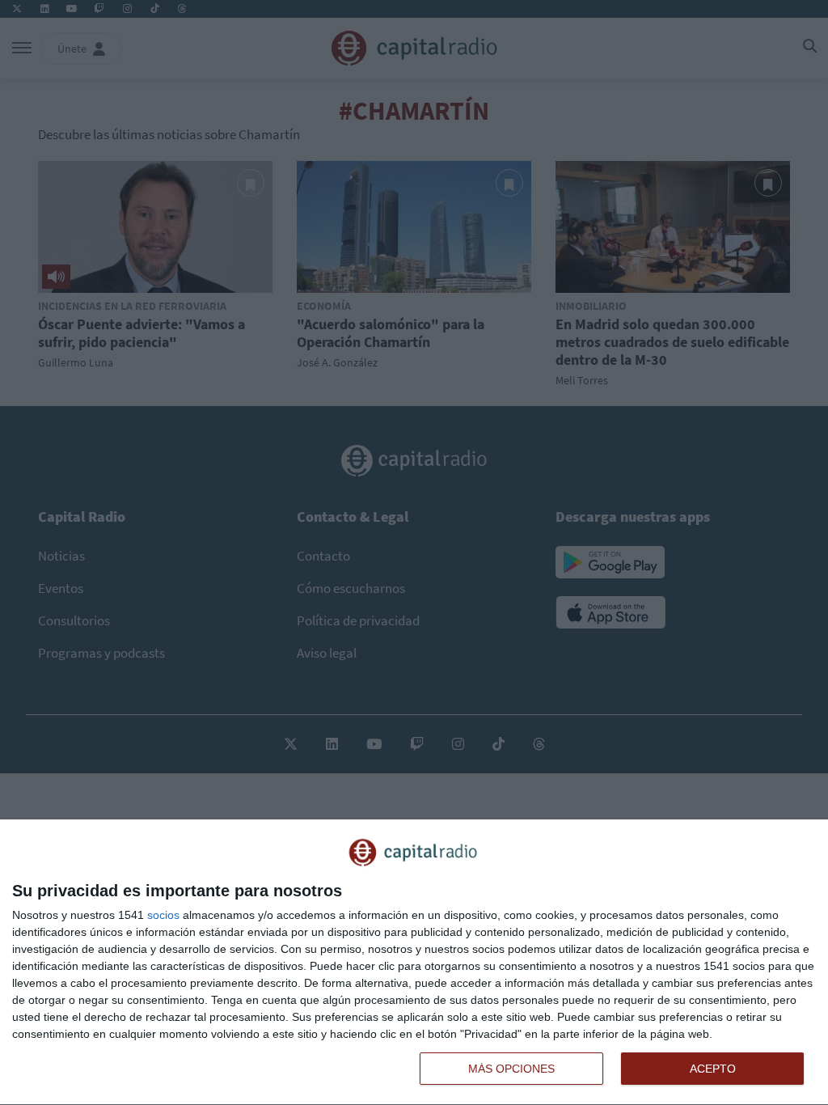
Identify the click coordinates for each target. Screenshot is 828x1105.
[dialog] (414, 962)
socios (163, 915)
